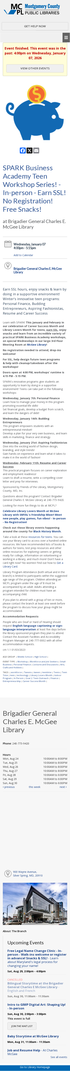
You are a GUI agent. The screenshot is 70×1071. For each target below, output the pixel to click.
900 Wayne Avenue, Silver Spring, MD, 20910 (28, 873)
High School (40, 656)
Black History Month (47, 531)
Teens (57, 672)
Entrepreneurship (12, 681)
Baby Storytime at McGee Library (33, 1036)
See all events (59, 1057)
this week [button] (34, 787)
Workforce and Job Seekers (44, 661)
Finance (54, 678)
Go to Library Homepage (35, 1067)
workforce (16, 672)
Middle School (25, 656)
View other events (35, 68)
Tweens (28, 672)
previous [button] (9, 787)
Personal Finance (22, 664)
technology (22, 675)
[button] (66, 38)
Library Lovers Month (41, 675)
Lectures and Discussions (45, 664)
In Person (19, 678)
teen (12, 675)
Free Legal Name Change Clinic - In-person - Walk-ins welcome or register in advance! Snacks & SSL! (36, 958)
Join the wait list (21, 1026)
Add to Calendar (23, 255)
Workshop (22, 661)
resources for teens (40, 537)
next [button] (63, 787)
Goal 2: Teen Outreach (37, 678)
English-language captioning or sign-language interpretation (33, 627)
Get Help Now (35, 26)
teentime (47, 672)
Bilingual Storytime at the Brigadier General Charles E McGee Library (35, 987)
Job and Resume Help (32, 1052)
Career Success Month (34, 681)
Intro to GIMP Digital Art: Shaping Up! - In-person (36, 1006)
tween (37, 672)
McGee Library (36, 344)
